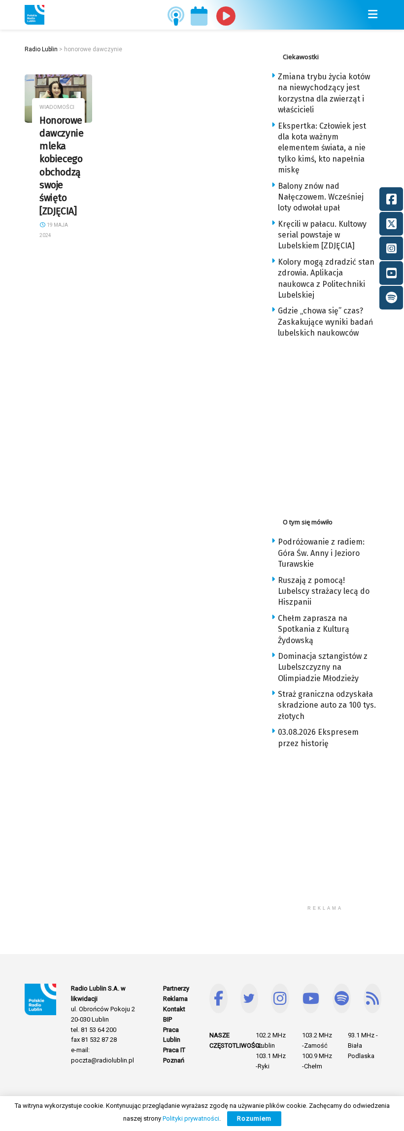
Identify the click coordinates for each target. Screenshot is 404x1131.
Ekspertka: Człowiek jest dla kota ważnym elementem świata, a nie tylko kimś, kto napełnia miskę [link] (322, 148)
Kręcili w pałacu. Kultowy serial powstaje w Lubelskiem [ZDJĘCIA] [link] (322, 235)
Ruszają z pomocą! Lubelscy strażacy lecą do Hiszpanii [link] (324, 591)
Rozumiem (254, 1118)
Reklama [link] (175, 998)
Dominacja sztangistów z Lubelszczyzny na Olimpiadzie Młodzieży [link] (323, 667)
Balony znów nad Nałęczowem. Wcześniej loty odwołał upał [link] (321, 197)
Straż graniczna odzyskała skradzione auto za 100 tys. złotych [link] (327, 705)
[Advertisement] (337, 425)
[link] (34, 15)
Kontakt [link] (174, 1009)
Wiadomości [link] (56, 107)
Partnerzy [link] (176, 988)
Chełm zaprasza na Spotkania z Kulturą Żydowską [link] (313, 629)
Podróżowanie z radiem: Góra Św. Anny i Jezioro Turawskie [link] (321, 553)
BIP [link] (167, 1019)
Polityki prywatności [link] (191, 1118)
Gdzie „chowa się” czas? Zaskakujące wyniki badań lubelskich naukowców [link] (325, 322)
